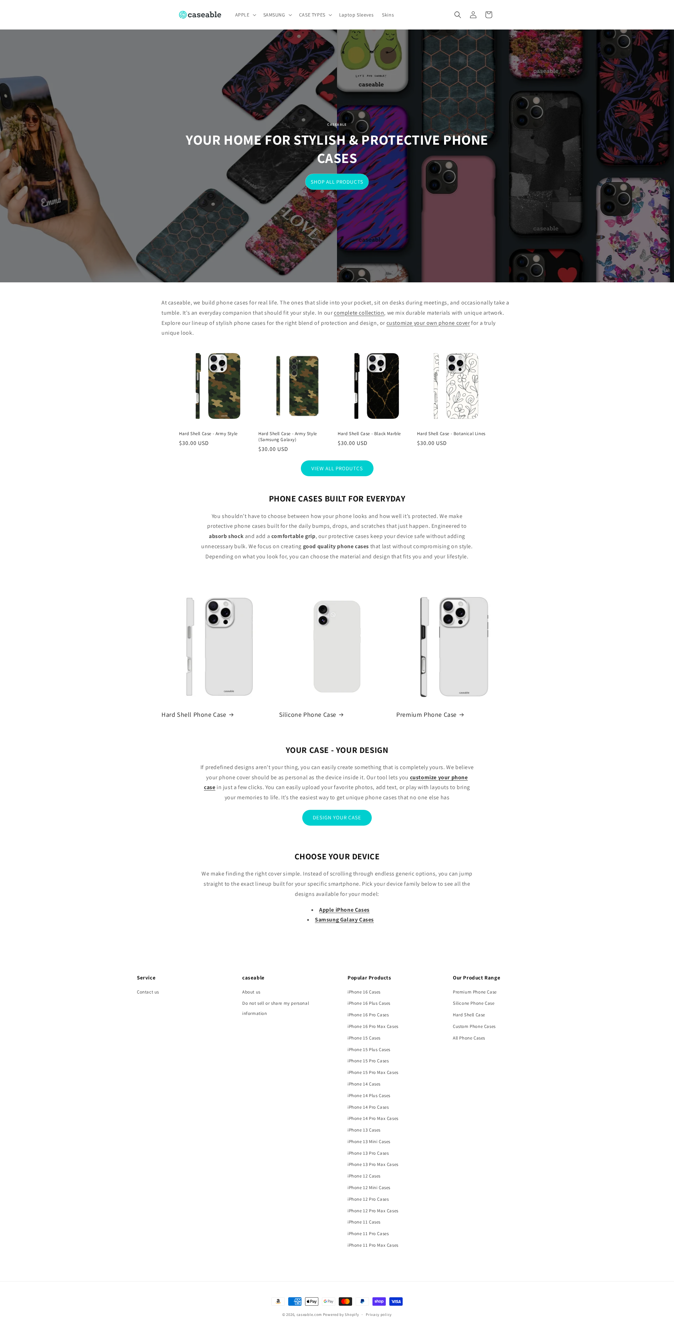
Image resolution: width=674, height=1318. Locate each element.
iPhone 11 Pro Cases (368, 1234)
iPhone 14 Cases (364, 1084)
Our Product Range (476, 977)
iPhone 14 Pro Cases (368, 1107)
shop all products (337, 181)
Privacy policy (379, 1314)
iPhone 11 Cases (364, 1222)
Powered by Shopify (341, 1314)
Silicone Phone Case (307, 714)
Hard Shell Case (469, 1015)
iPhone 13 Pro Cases (368, 1153)
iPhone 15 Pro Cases (368, 1061)
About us (251, 992)
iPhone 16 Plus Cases (369, 1003)
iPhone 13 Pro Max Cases (373, 1164)
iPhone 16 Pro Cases (368, 1015)
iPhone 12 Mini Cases (369, 1188)
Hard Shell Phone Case (193, 714)
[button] (245, 14)
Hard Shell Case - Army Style (208, 434)
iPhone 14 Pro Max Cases (373, 1118)
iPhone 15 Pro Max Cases (373, 1072)
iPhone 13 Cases (364, 1130)
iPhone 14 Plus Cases (369, 1096)
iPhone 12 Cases (364, 1176)
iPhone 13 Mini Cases (369, 1142)
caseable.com (309, 1314)
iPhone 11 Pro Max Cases (373, 1245)
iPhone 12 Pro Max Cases (373, 1211)
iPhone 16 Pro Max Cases (373, 1026)
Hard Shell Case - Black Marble (369, 434)
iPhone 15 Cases (364, 1038)
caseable (253, 977)
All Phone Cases (469, 1038)
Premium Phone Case (426, 714)
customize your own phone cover (428, 323)
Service (146, 977)
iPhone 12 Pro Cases (368, 1199)
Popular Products (369, 977)
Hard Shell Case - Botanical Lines (451, 434)
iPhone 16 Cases (364, 992)
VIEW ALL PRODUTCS (337, 468)
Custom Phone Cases (474, 1026)
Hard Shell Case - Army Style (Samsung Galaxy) (287, 436)
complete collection (359, 312)
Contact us (148, 992)
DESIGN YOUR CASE (337, 817)
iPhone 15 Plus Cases (369, 1050)
